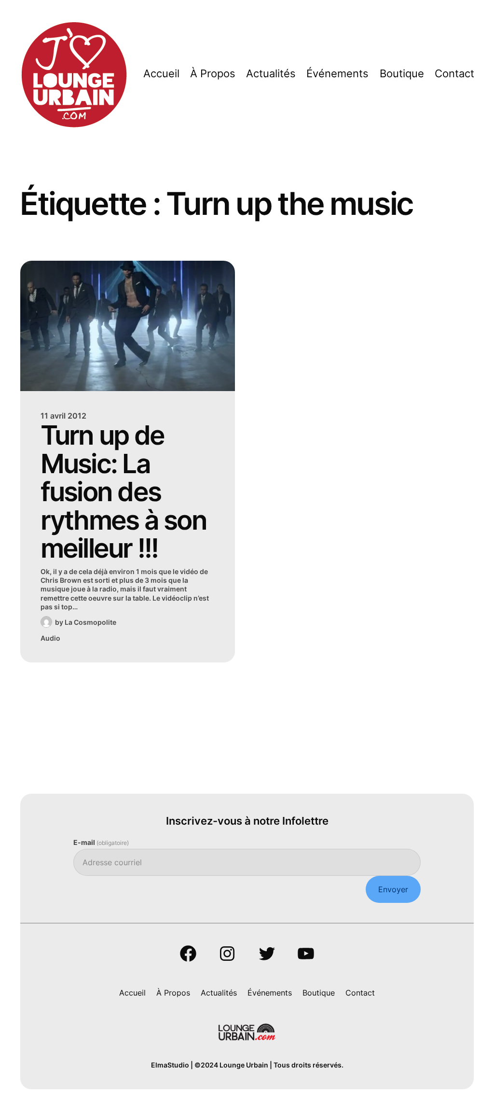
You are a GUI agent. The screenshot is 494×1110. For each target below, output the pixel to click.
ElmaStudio (170, 1065)
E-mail (101, 842)
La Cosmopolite (90, 622)
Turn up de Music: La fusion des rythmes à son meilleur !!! (123, 491)
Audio (50, 638)
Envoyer (393, 889)
